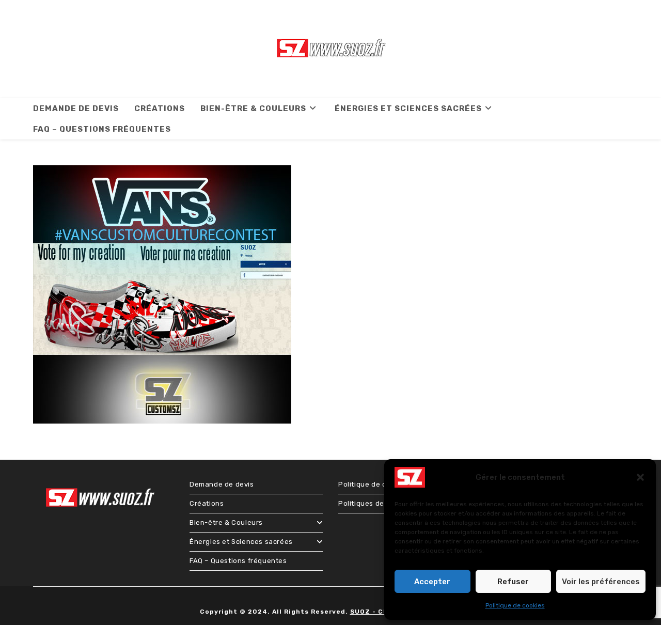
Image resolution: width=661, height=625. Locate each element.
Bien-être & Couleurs (226, 522)
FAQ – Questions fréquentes (238, 561)
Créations (207, 503)
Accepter (432, 581)
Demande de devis (222, 484)
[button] (640, 477)
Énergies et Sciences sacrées (241, 541)
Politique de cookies (515, 605)
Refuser (513, 581)
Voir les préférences (601, 581)
